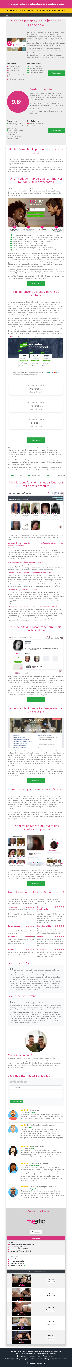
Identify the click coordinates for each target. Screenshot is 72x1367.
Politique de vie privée (22, 1359)
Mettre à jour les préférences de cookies (55, 1359)
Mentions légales (10, 1359)
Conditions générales (36, 1359)
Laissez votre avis (16, 1102)
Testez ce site (36, 1232)
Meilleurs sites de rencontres (36, 1363)
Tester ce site (56, 73)
